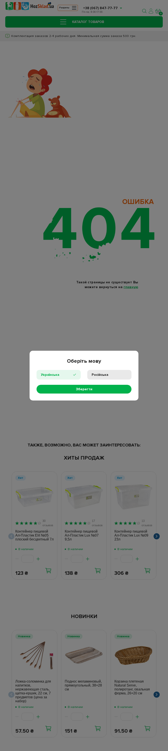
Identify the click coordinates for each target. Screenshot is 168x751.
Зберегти (84, 389)
